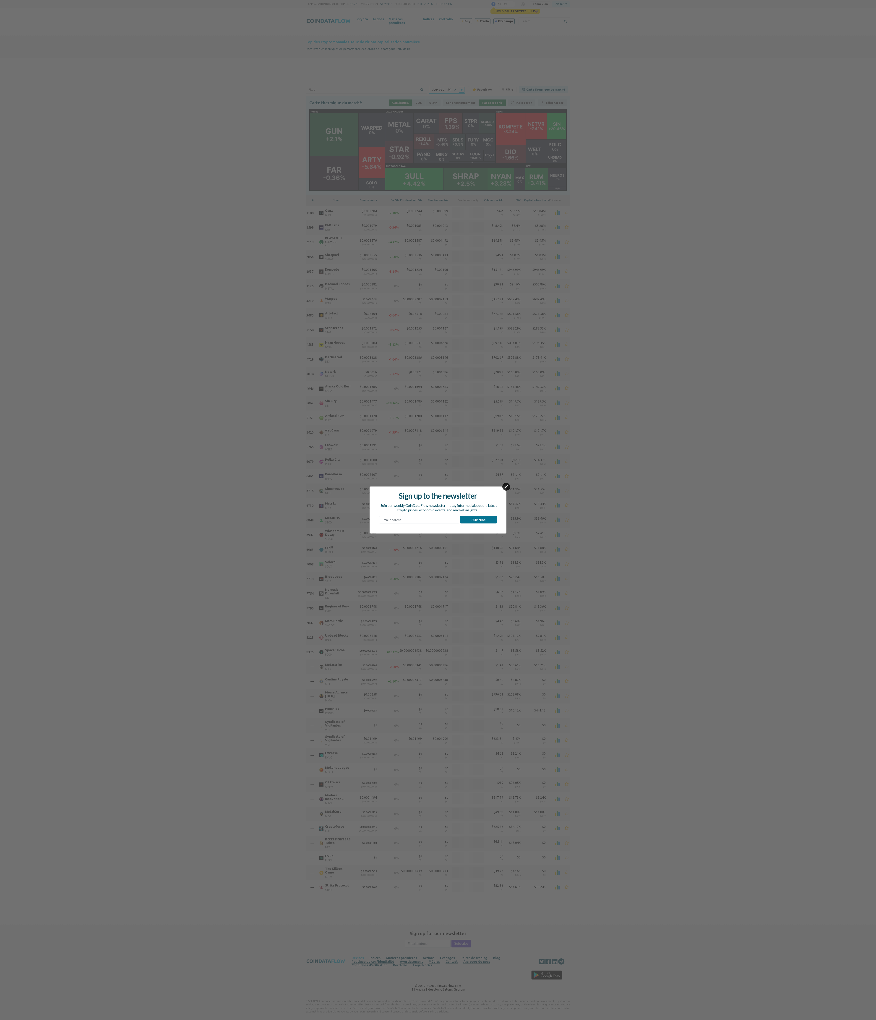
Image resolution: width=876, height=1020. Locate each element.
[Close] (506, 487)
